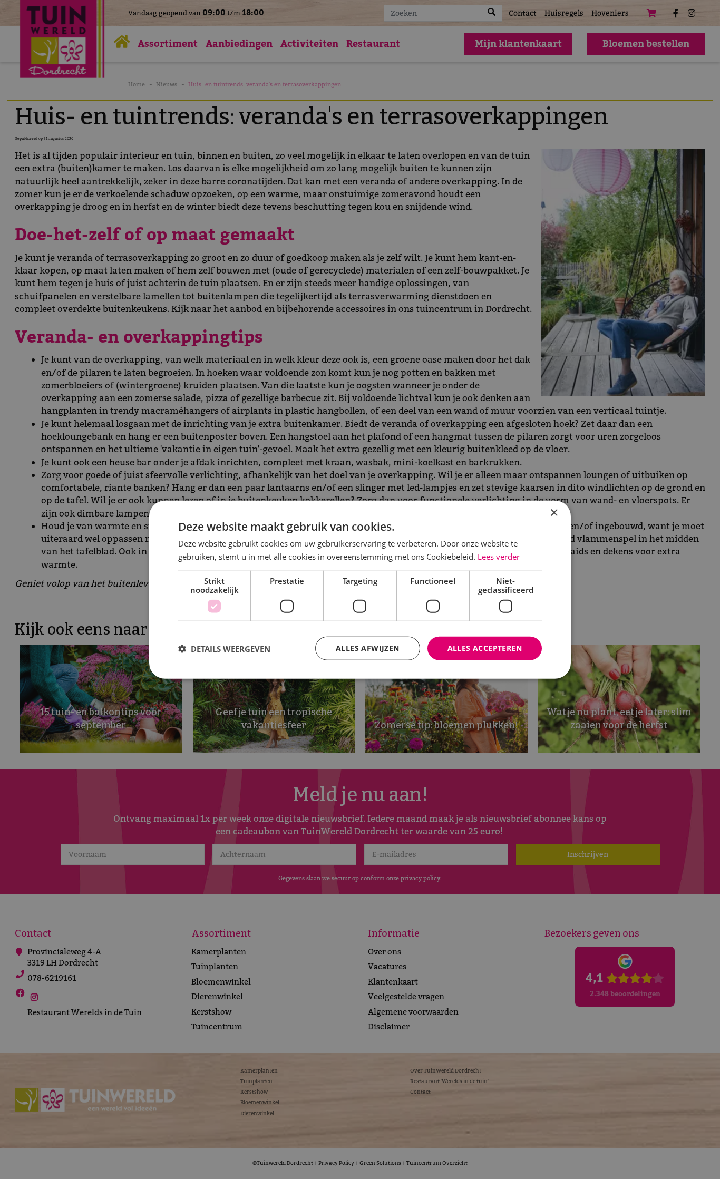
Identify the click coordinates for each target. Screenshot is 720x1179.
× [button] (554, 513)
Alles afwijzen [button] (368, 648)
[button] (224, 648)
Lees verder (499, 556)
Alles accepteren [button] (484, 648)
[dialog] (360, 589)
